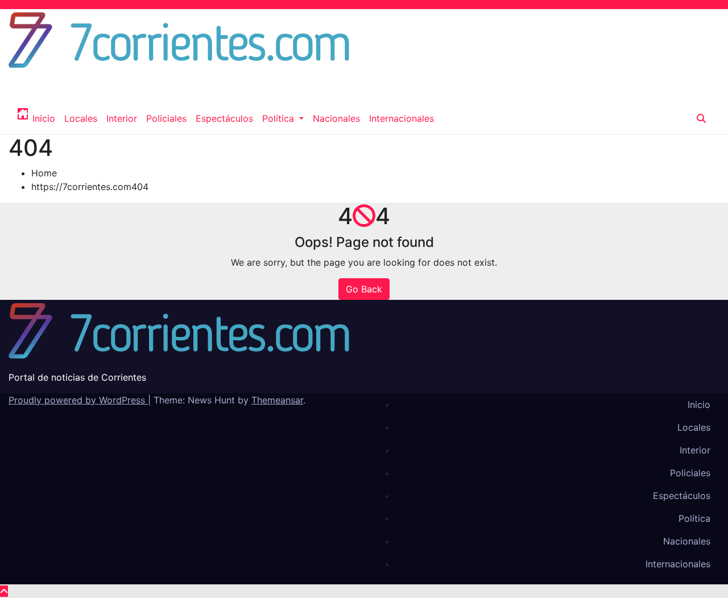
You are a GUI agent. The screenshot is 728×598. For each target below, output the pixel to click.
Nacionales (336, 118)
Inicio (43, 118)
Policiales (166, 118)
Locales (80, 118)
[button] (701, 118)
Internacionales (401, 118)
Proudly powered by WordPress (78, 400)
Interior (121, 118)
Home (44, 173)
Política (279, 118)
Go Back (364, 289)
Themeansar (277, 400)
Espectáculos (224, 118)
